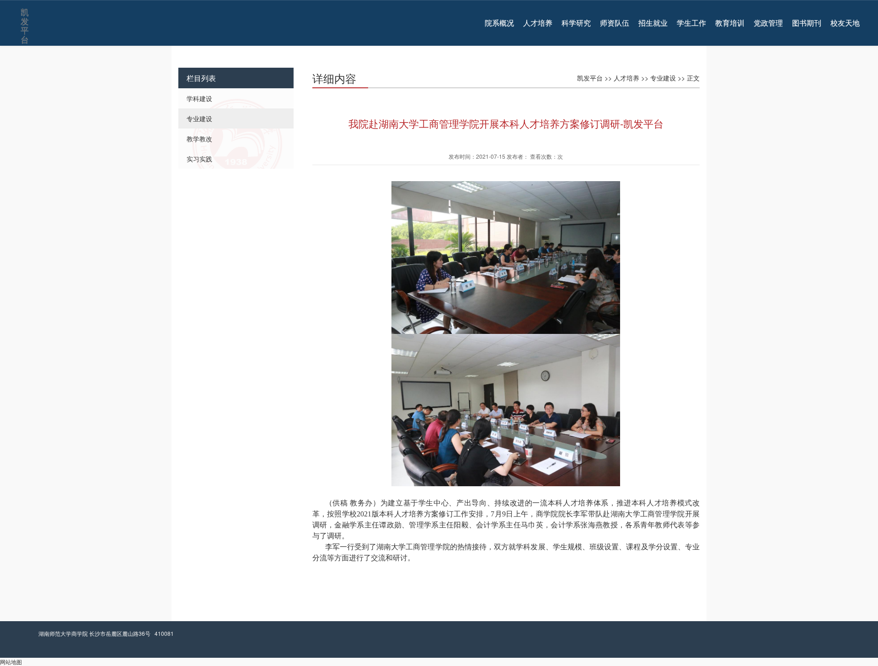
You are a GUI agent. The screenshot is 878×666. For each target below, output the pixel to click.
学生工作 (691, 22)
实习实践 (199, 158)
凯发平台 (24, 14)
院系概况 (499, 22)
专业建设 (199, 118)
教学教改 (199, 138)
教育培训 (729, 22)
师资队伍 (614, 22)
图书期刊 (806, 22)
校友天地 (845, 22)
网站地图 (11, 662)
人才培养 (537, 22)
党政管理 (768, 22)
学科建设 (199, 98)
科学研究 (576, 22)
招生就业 (653, 22)
